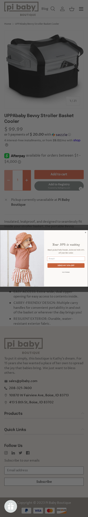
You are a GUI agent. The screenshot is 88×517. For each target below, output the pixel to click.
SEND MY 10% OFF (65, 265)
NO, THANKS (66, 272)
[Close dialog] (85, 232)
